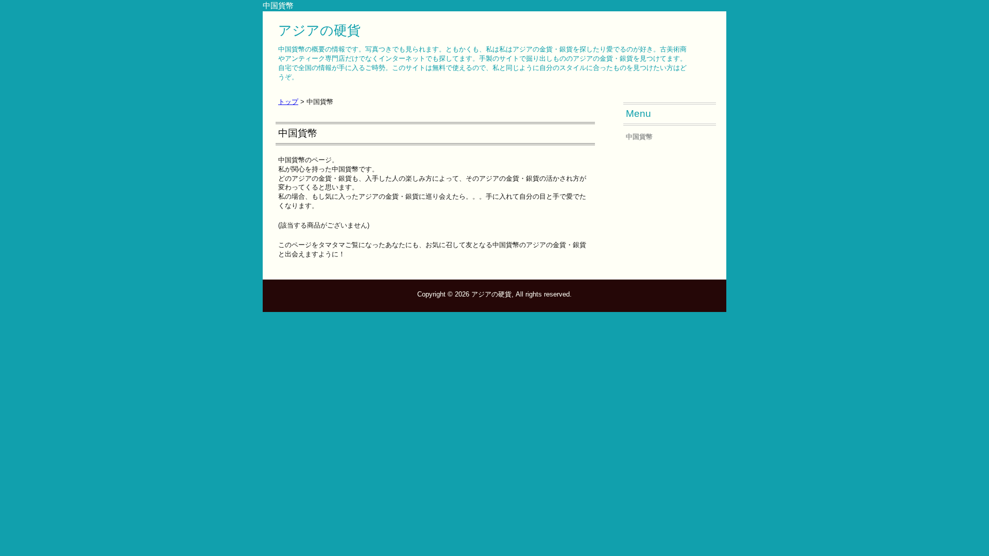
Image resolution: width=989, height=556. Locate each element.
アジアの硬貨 (319, 30)
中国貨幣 (639, 137)
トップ (288, 102)
